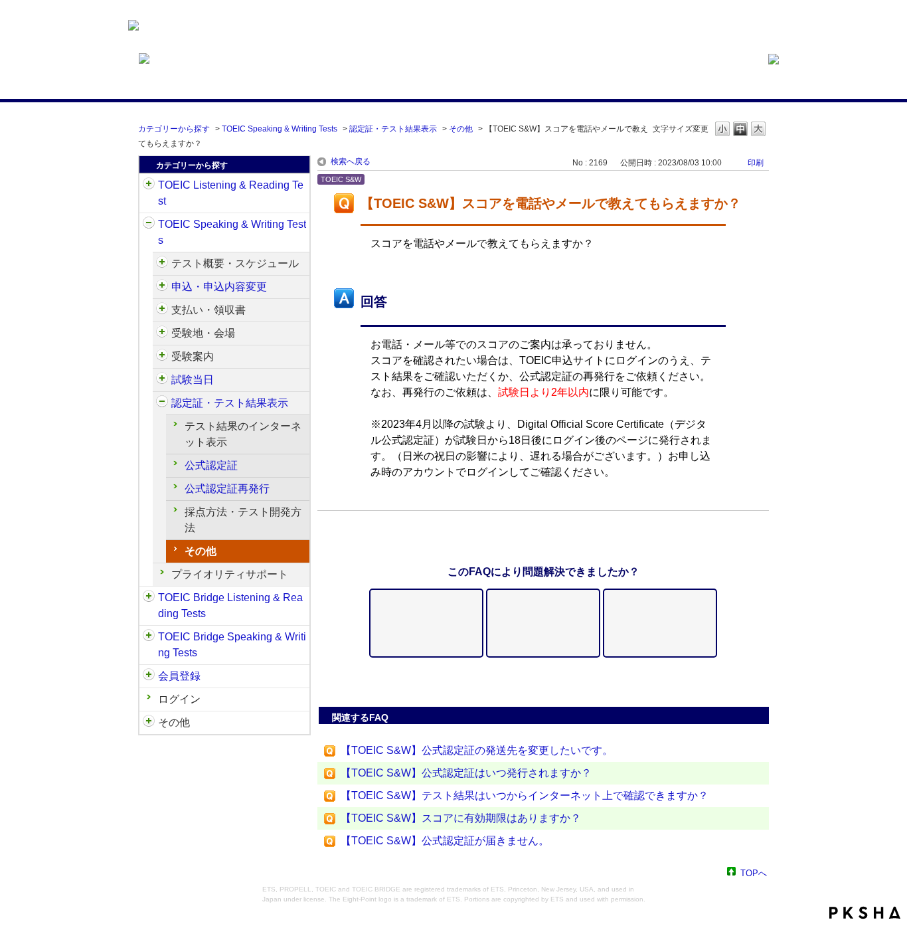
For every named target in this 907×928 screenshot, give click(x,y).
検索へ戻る (351, 161)
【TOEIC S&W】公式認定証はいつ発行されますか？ (466, 773)
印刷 (756, 162)
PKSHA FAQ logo (864, 912)
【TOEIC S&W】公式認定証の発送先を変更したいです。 (477, 750)
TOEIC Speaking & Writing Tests (279, 129)
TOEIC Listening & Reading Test (230, 193)
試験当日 (192, 379)
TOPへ (753, 872)
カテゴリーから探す (174, 129)
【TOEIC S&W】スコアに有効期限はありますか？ (461, 818)
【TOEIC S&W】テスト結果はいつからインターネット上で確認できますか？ (524, 795)
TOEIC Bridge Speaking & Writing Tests (232, 644)
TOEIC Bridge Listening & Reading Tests (230, 605)
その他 (461, 129)
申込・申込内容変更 (219, 286)
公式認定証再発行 (227, 488)
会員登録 (179, 676)
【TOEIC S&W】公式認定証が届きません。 (445, 840)
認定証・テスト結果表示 (393, 129)
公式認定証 (211, 465)
